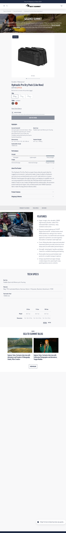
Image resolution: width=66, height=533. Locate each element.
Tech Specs (35, 208)
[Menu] (4, 6)
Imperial (45, 322)
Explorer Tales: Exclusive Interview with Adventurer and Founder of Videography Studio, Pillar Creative (19, 357)
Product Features (16, 192)
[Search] (7, 6)
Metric (49, 322)
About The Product (16, 168)
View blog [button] (33, 366)
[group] (33, 56)
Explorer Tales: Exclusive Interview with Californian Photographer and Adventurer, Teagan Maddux (45, 357)
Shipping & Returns (17, 196)
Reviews (44, 208)
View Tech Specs (17, 108)
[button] (26, 78)
